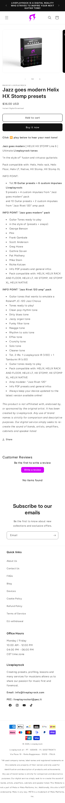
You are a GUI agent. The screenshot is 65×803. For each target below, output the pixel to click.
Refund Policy (14, 606)
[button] (6, 17)
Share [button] (9, 439)
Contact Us (13, 568)
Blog (9, 583)
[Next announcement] (58, 5)
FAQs (10, 576)
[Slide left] (25, 79)
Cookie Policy (14, 598)
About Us (12, 561)
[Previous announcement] (6, 5)
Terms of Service (16, 613)
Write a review (32, 469)
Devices (11, 591)
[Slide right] (40, 79)
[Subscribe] (54, 535)
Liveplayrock (36, 744)
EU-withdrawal (15, 621)
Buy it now (32, 127)
